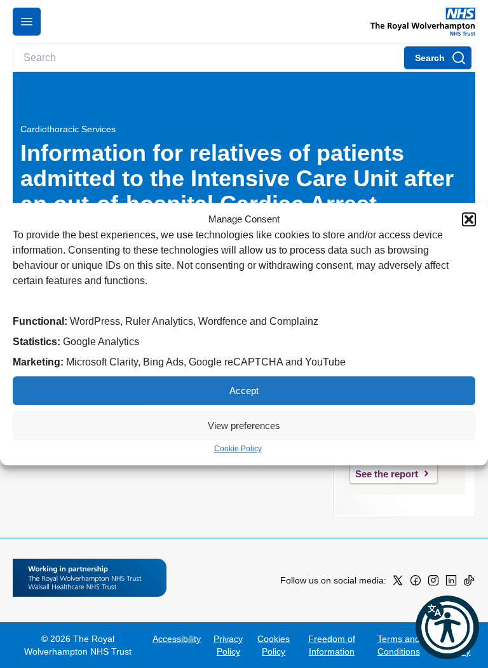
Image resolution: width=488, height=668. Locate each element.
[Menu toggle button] (27, 22)
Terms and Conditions (398, 645)
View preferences (244, 425)
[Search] (437, 57)
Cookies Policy (273, 645)
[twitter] (397, 583)
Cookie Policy (238, 448)
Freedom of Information (331, 645)
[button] (469, 219)
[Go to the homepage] (417, 21)
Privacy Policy (228, 645)
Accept (244, 390)
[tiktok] (469, 583)
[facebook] (415, 583)
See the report (386, 473)
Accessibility (176, 639)
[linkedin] (451, 583)
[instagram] (433, 583)
